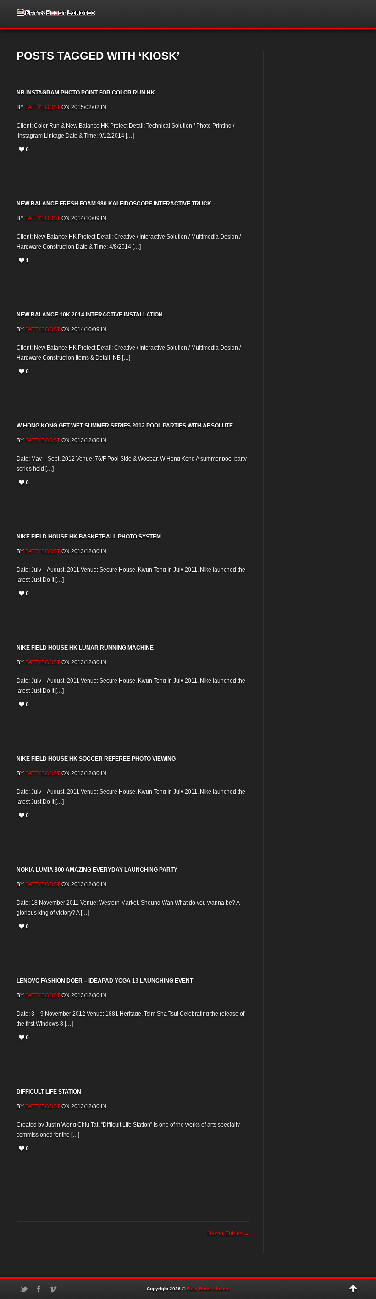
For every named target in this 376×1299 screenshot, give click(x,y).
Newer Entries (228, 1233)
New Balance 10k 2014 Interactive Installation (90, 314)
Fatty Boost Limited (208, 1288)
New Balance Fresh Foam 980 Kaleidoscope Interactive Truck (114, 203)
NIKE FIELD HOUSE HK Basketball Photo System (89, 536)
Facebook (38, 1289)
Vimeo (53, 1289)
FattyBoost (42, 107)
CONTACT (322, 14)
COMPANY (284, 14)
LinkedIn (68, 1289)
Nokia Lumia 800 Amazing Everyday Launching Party (97, 869)
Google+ (82, 1289)
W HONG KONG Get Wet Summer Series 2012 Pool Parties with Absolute (125, 425)
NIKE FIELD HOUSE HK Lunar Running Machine (85, 647)
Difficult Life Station (49, 1091)
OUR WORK (243, 14)
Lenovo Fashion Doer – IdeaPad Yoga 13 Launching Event (105, 980)
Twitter (24, 1289)
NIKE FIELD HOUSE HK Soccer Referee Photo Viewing (96, 758)
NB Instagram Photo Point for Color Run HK (86, 92)
